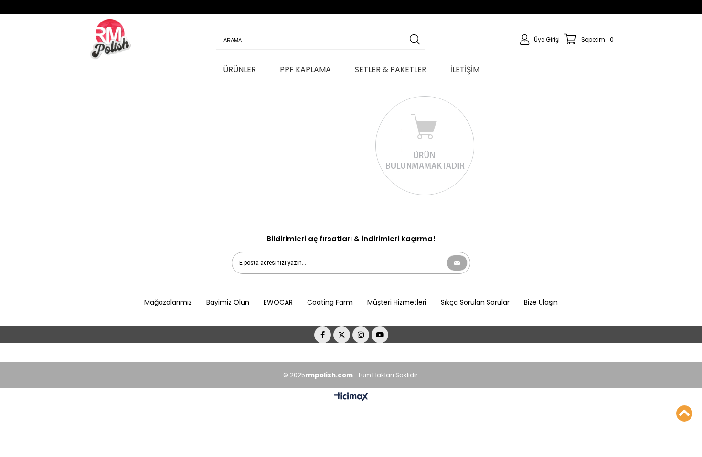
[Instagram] (360, 334)
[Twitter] (341, 334)
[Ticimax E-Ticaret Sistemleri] (351, 397)
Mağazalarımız (168, 302)
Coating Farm (330, 302)
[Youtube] (380, 334)
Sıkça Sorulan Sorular (475, 302)
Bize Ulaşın (541, 302)
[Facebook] (322, 334)
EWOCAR (278, 302)
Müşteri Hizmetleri (396, 302)
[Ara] (415, 39)
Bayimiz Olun (227, 302)
